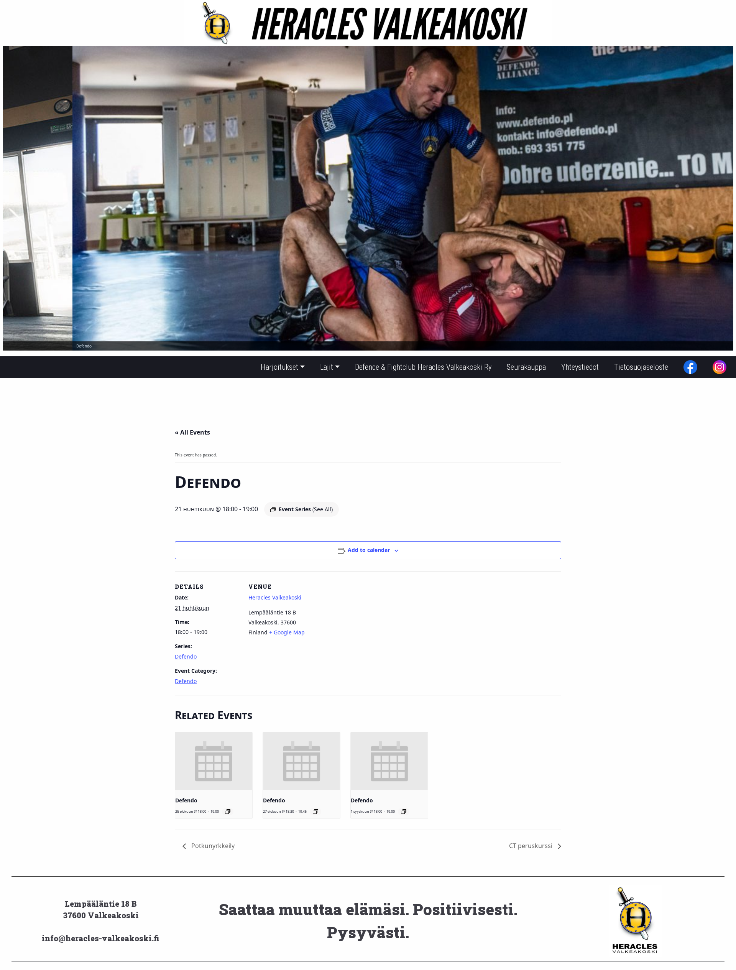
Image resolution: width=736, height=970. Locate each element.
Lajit (326, 367)
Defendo (186, 656)
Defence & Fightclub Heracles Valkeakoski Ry (423, 367)
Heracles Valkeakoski (274, 597)
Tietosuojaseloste (641, 367)
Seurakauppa (526, 367)
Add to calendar (369, 549)
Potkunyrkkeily (212, 846)
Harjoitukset (279, 367)
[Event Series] (227, 811)
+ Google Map (287, 632)
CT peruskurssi (531, 846)
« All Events (192, 432)
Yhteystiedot (580, 367)
